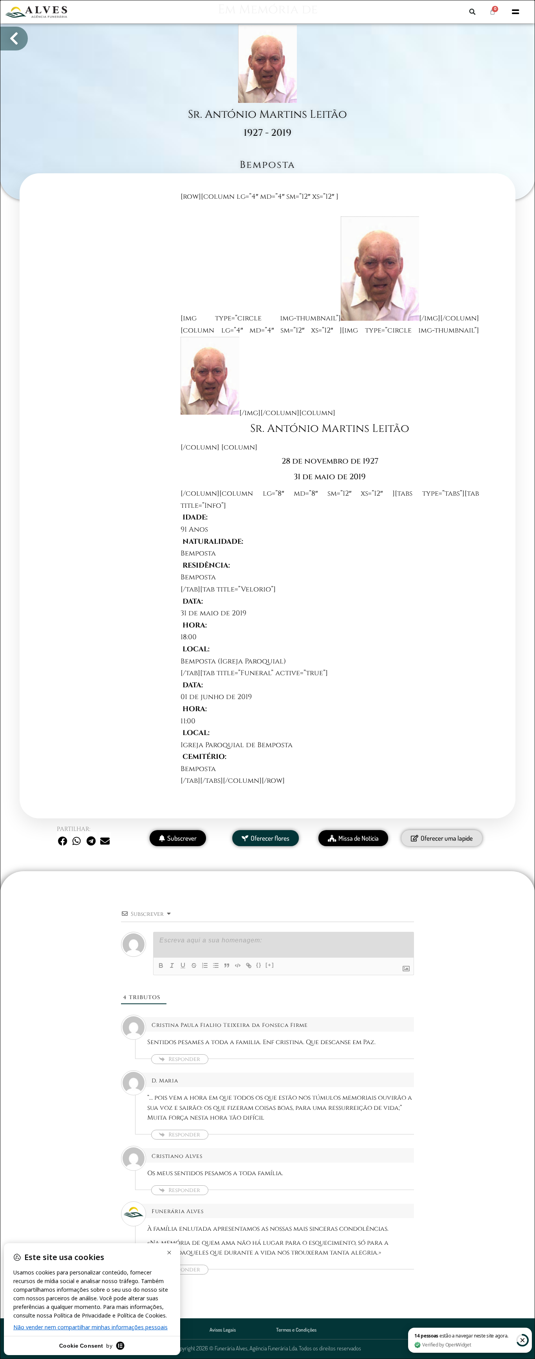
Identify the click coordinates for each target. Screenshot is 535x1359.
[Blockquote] (226, 965)
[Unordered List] (215, 965)
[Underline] (182, 965)
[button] (472, 12)
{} (259, 965)
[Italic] (171, 965)
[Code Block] (237, 965)
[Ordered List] (204, 965)
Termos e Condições (296, 1330)
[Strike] (193, 965)
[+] (270, 965)
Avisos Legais (223, 1330)
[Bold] (160, 965)
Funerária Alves (178, 1211)
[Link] (248, 965)
